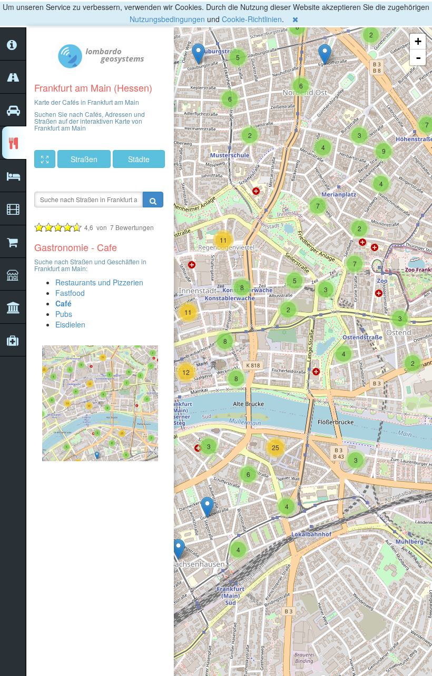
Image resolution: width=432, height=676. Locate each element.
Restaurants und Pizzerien (99, 282)
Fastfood (70, 292)
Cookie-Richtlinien (252, 19)
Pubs (63, 314)
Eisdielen (70, 324)
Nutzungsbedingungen (167, 19)
